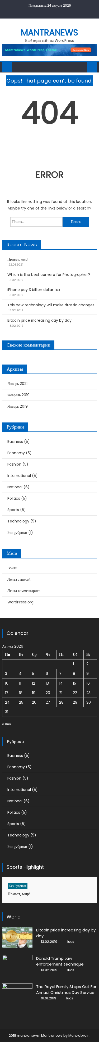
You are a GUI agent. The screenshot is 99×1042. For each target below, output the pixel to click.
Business (15, 441)
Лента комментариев (23, 590)
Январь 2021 (17, 383)
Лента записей (19, 579)
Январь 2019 (17, 406)
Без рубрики (17, 532)
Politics (13, 498)
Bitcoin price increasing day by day (39, 320)
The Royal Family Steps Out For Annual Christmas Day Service (66, 989)
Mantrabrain (78, 1035)
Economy (16, 453)
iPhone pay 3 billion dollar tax (33, 289)
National (14, 487)
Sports (13, 509)
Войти (12, 568)
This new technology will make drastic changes (51, 305)
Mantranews (49, 32)
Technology (18, 521)
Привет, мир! (17, 259)
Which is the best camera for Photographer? (48, 274)
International (19, 475)
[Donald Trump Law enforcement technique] (17, 966)
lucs (70, 941)
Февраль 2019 (18, 395)
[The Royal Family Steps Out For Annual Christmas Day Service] (17, 994)
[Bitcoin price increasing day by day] (17, 937)
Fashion (14, 464)
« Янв (6, 724)
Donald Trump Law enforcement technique (60, 961)
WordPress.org (20, 602)
